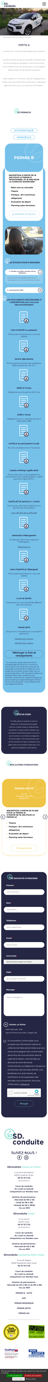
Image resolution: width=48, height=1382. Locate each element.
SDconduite (7, 37)
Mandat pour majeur (24, 643)
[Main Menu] (44, 4)
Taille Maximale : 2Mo (13, 1029)
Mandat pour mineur (24, 639)
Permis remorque (24, 1303)
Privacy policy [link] (31, 1379)
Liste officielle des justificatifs (24, 513)
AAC (24, 1298)
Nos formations (18, 37)
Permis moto (24, 1308)
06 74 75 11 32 (24, 1178)
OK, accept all (15, 1376)
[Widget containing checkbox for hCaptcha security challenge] (24, 1092)
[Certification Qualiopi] (11, 1353)
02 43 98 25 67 (24, 1181)
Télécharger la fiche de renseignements (24, 654)
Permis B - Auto (24, 1293)
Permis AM (24, 1313)
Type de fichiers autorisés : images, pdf (21, 1033)
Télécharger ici (24, 547)
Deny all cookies (33, 1376)
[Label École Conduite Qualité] (11, 1331)
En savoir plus (24, 848)
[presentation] (3, 817)
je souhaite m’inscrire (24, 214)
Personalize (18, 1379)
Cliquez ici (24, 1084)
